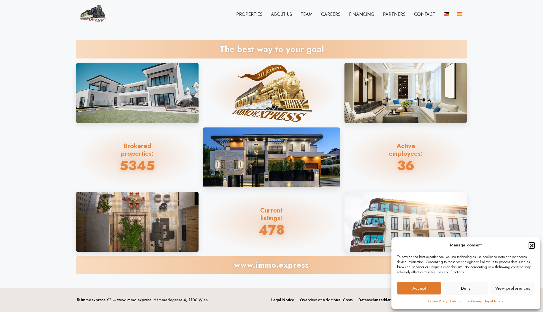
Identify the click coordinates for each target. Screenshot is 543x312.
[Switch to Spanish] (460, 14)
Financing (361, 14)
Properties (249, 14)
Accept (419, 288)
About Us (281, 14)
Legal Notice (494, 301)
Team (307, 14)
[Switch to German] (446, 14)
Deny (466, 288)
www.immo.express (134, 300)
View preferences (512, 288)
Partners (394, 14)
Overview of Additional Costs (326, 300)
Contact (424, 14)
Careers (331, 14)
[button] (532, 245)
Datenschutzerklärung (466, 301)
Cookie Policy (437, 301)
